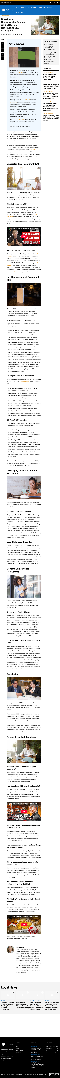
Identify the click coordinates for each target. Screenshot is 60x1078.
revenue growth (11, 272)
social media (13, 102)
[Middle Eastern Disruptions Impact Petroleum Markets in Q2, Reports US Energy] (23, 995)
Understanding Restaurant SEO (48, 46)
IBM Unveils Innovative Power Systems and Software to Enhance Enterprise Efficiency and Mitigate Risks (50, 106)
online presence (18, 72)
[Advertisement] (30, 1026)
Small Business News (48, 72)
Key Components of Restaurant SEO (49, 50)
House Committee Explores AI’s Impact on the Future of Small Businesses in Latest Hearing (51, 117)
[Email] (2, 58)
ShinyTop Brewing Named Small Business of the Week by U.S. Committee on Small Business (50, 95)
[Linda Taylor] (10, 960)
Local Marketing (5, 15)
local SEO (32, 150)
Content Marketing (19, 119)
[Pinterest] (2, 50)
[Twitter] (54, 2)
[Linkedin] (50, 2)
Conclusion (48, 59)
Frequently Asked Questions (49, 62)
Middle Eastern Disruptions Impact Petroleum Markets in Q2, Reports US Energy (51, 86)
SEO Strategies (25, 100)
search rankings (24, 381)
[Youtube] (57, 2)
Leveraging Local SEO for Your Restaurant (50, 53)
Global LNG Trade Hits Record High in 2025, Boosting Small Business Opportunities (50, 77)
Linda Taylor (18, 34)
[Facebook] (47, 2)
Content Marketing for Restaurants (50, 57)
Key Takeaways (49, 44)
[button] (57, 10)
